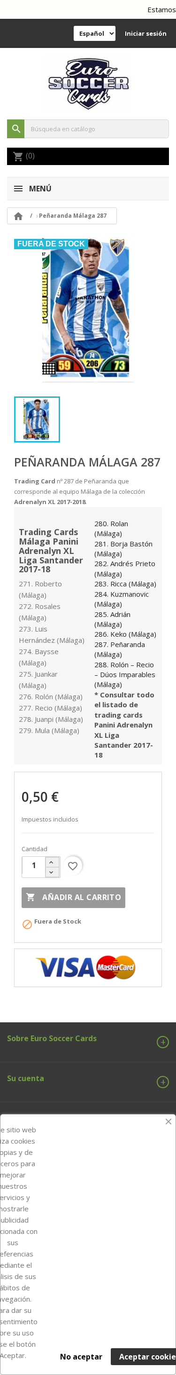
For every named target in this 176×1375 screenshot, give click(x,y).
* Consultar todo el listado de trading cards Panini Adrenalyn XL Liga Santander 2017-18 (124, 725)
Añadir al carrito (73, 897)
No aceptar (81, 1356)
